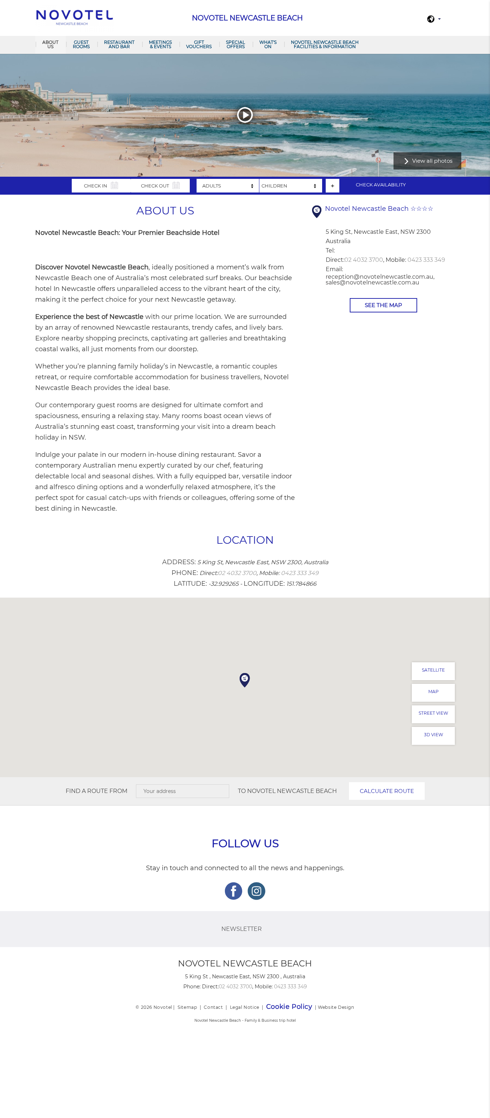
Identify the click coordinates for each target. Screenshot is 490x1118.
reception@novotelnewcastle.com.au (379, 276)
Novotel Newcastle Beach (292, 791)
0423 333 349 (426, 259)
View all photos (432, 160)
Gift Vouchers (199, 44)
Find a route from (96, 791)
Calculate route (387, 791)
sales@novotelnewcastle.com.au (372, 282)
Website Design (336, 1007)
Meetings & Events (160, 44)
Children (274, 186)
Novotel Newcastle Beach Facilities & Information (325, 44)
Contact (213, 1007)
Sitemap (187, 1007)
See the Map (383, 305)
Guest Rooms (81, 44)
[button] (245, 680)
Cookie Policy (289, 1007)
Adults (211, 186)
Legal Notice (244, 1007)
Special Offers (235, 44)
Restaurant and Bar (119, 44)
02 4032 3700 (363, 259)
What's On (268, 44)
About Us (50, 44)
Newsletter (241, 929)
